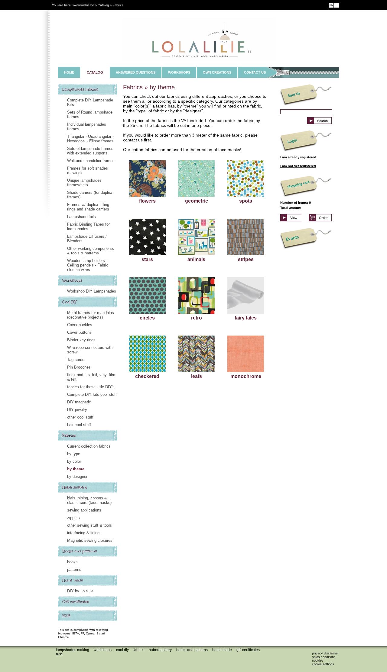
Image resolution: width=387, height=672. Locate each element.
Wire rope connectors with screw (89, 349)
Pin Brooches (79, 367)
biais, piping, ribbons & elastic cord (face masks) (89, 500)
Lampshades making (80, 89)
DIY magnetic (79, 402)
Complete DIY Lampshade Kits (90, 102)
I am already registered (298, 157)
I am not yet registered (298, 166)
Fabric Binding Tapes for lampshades (88, 226)
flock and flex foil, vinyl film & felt (91, 377)
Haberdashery (74, 487)
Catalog (103, 5)
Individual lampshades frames (86, 126)
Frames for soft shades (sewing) (87, 170)
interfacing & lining (83, 533)
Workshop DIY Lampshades (91, 291)
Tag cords (75, 359)
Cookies (318, 660)
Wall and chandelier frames (91, 160)
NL (331, 5)
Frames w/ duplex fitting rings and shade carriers (88, 206)
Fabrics (69, 435)
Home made (72, 580)
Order (323, 218)
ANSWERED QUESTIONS (135, 72)
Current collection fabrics (89, 446)
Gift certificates (75, 601)
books (72, 562)
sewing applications (84, 510)
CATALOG (95, 72)
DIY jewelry (77, 409)
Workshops (72, 280)
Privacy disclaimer (325, 653)
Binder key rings (81, 340)
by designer (77, 476)
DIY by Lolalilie (80, 591)
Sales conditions (324, 657)
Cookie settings (323, 664)
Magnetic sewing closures (89, 540)
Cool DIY (69, 302)
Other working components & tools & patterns (90, 250)
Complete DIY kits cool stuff (92, 394)
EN (336, 5)
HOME (69, 72)
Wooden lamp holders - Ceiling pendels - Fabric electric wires (87, 265)
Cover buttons (79, 332)
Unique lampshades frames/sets (84, 182)
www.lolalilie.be (83, 5)
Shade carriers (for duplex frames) (89, 194)
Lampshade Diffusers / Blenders (87, 238)
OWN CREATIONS (217, 72)
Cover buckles (79, 325)
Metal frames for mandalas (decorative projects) (90, 314)
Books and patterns (79, 551)
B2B (66, 615)
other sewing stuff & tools (89, 525)
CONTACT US (255, 72)
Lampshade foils (81, 216)
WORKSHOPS (179, 72)
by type (73, 454)
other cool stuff (80, 417)
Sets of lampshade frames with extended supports (90, 150)
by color (74, 461)
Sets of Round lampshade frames (89, 114)
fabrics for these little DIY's (91, 387)
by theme (75, 469)
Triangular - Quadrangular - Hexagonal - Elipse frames (90, 138)
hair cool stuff (79, 424)
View (293, 218)
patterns (74, 569)
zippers (73, 517)
